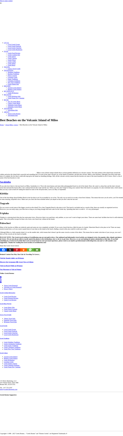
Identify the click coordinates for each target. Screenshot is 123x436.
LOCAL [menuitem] (6, 43)
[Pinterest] (16, 250)
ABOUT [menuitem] (6, 112)
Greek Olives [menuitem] (12, 60)
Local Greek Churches (11, 333)
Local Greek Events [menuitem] (14, 44)
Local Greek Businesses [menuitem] (15, 49)
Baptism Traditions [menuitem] (13, 74)
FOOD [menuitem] (6, 51)
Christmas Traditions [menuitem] (14, 81)
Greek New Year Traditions (12, 349)
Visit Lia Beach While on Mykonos (11, 266)
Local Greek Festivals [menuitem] (14, 46)
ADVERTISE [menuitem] (8, 108)
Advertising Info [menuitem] (13, 110)
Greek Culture (4, 353)
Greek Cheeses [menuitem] (12, 58)
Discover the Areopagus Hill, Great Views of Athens (16, 262)
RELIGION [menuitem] (7, 94)
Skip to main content (6, 1)
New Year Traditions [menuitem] (14, 82)
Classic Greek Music (10, 311)
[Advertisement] (61, 26)
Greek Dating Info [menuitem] (13, 84)
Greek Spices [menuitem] (12, 56)
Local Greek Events (10, 329)
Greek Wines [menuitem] (12, 63)
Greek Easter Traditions (11, 345)
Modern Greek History (11, 358)
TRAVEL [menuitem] (7, 67)
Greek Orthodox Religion (11, 365)
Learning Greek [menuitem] (12, 77)
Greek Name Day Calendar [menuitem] (16, 98)
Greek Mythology (9, 360)
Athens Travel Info (9, 318)
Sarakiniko (5, 182)
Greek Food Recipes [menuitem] (14, 53)
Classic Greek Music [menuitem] (14, 103)
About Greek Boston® (11, 285)
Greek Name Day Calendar (12, 367)
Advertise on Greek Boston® (13, 287)
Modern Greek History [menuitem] (15, 89)
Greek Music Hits (9, 307)
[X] (10, 250)
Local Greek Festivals (10, 331)
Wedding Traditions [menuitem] (14, 72)
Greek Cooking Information (7, 292)
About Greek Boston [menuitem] (14, 114)
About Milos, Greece (11, 125)
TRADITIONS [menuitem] (8, 70)
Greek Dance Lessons (10, 309)
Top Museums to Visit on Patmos (10, 269)
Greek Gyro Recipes (10, 300)
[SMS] (30, 250)
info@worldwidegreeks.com (8, 389)
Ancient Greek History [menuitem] (15, 88)
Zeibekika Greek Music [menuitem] (15, 107)
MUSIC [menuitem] (6, 100)
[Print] (23, 250)
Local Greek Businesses (11, 335)
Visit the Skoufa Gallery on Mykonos (12, 258)
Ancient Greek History (11, 357)
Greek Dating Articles (10, 363)
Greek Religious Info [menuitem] (14, 96)
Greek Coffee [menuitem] (12, 62)
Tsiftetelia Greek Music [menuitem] (15, 105)
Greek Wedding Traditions (12, 342)
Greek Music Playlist (5, 303)
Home (2, 125)
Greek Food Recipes (10, 296)
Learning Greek (8, 362)
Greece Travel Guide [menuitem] (14, 69)
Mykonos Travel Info (10, 322)
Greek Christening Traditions (12, 344)
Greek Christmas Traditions (12, 347)
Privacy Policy (8, 289)
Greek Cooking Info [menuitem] (14, 55)
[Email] (37, 250)
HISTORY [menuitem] (7, 86)
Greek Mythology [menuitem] (13, 93)
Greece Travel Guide (5, 315)
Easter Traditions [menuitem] (13, 79)
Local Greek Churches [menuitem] (14, 48)
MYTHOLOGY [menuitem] (9, 91)
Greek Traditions (4, 338)
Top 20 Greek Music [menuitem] (14, 101)
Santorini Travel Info (10, 320)
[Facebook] (3, 250)
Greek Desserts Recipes (11, 298)
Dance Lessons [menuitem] (12, 75)
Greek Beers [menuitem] (11, 65)
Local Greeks (3, 325)
